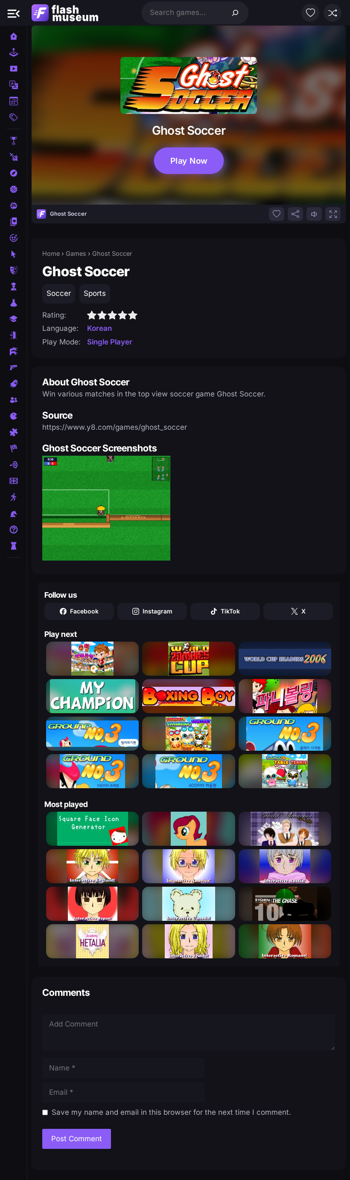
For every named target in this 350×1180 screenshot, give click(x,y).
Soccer (59, 293)
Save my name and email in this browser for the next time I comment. (171, 1112)
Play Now (188, 160)
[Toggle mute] (314, 214)
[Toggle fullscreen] (333, 214)
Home (51, 253)
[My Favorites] (310, 13)
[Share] (295, 214)
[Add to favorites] (276, 214)
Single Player (109, 342)
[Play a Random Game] (332, 13)
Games (76, 253)
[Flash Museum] (65, 13)
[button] (13, 13)
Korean (99, 328)
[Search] (235, 13)
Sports (95, 293)
